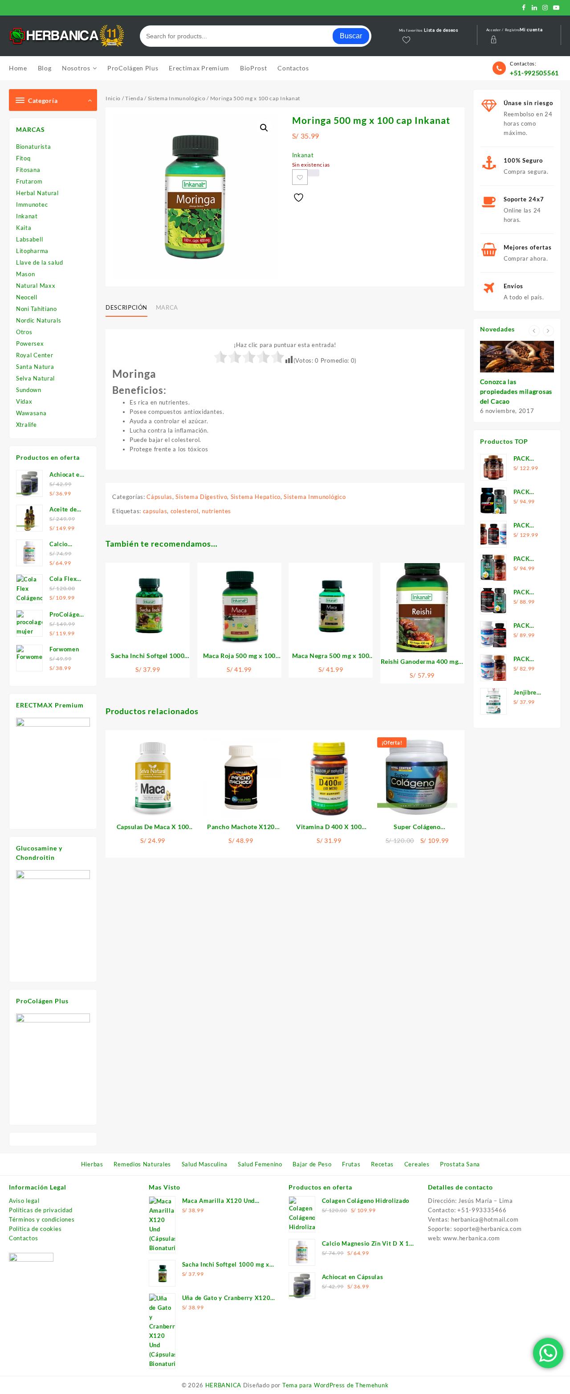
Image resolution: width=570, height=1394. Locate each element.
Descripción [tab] (126, 307)
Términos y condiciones (41, 1219)
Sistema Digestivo (201, 496)
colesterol (185, 511)
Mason (25, 274)
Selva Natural (35, 378)
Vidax (24, 401)
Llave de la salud (39, 262)
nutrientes (216, 511)
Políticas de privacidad (41, 1210)
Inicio (113, 98)
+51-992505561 (534, 73)
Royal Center (34, 355)
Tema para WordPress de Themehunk (335, 1385)
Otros (24, 331)
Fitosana (28, 169)
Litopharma (32, 250)
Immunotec (32, 204)
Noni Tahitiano (36, 308)
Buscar (351, 36)
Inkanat (27, 216)
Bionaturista (33, 146)
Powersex (30, 343)
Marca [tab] (167, 307)
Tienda (134, 98)
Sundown (28, 389)
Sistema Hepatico (256, 496)
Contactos (23, 1238)
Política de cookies (35, 1228)
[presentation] (534, 330)
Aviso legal (24, 1200)
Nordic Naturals (38, 320)
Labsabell (29, 239)
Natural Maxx (35, 285)
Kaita (24, 227)
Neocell (26, 297)
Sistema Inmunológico (177, 98)
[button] (264, 128)
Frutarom (29, 181)
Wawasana (31, 413)
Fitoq (23, 158)
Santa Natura (35, 366)
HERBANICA (223, 1385)
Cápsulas (159, 496)
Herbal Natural (37, 192)
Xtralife (26, 424)
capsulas (155, 511)
